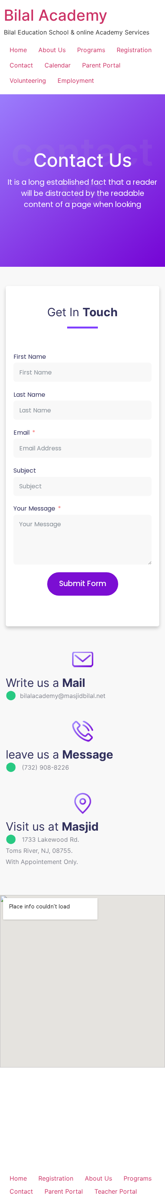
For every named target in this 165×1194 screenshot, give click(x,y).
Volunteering (28, 80)
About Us (52, 50)
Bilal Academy (55, 15)
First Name (29, 357)
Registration (134, 50)
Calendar (58, 65)
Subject (24, 471)
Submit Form (82, 583)
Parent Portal (101, 65)
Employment (76, 80)
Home (18, 50)
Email (21, 433)
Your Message (34, 509)
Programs (91, 50)
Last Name (29, 395)
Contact (21, 65)
